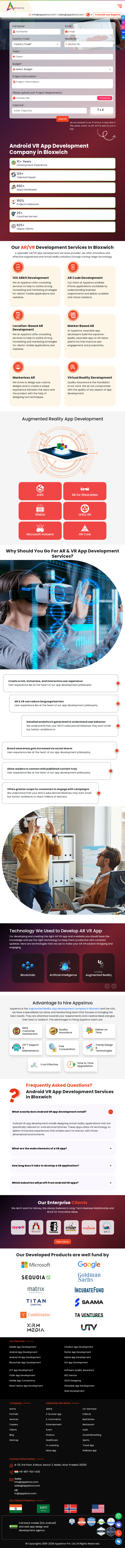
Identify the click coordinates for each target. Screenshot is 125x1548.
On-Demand (89, 1408)
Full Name (18, 26)
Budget (17, 64)
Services (13, 1419)
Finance (50, 1434)
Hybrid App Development (77, 1357)
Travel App (88, 1445)
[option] (27, 968)
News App (51, 1450)
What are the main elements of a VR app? (39, 1148)
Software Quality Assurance (79, 1370)
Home (12, 1408)
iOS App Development (76, 1362)
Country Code (21, 39)
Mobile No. (71, 39)
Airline (49, 1408)
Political (87, 1414)
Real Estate (88, 1419)
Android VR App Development (25, 1357)
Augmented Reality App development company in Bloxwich (64, 1008)
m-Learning (52, 1445)
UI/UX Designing (72, 1380)
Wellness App (90, 1450)
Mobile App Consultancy (22, 1380)
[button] (118, 1541)
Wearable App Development (79, 1385)
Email (69, 26)
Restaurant (88, 1424)
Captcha (18, 105)
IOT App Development (21, 1370)
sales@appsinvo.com (71, 14)
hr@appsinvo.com (25, 1493)
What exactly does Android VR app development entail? (49, 1112)
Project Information (24, 76)
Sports (86, 1440)
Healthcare (52, 1440)
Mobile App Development (22, 1346)
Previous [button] (106, 985)
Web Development (74, 1391)
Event (49, 1429)
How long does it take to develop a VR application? (45, 1165)
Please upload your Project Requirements (37, 92)
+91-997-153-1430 (29, 1471)
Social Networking (92, 1434)
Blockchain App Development (25, 1362)
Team (16, 51)
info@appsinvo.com (44, 14)
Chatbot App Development (78, 1346)
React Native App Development (26, 1385)
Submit (62, 119)
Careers (13, 1424)
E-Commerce (53, 1419)
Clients (13, 1429)
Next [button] (113, 985)
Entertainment (54, 1424)
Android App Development (23, 1352)
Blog (11, 1434)
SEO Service (70, 1375)
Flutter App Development (77, 1352)
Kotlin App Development (22, 1375)
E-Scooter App (53, 1414)
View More (62, 1241)
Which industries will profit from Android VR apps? (45, 1183)
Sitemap (13, 1440)
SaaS (85, 1429)
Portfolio (13, 1414)
